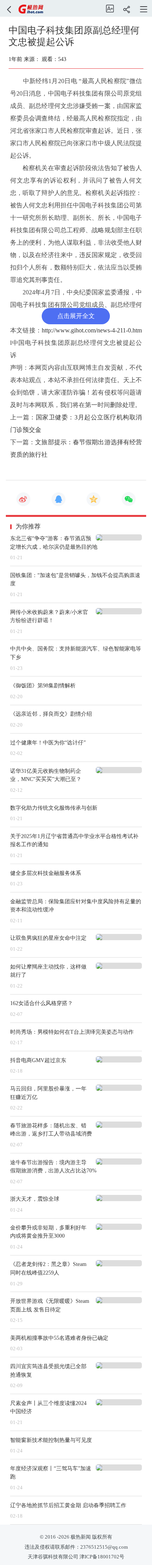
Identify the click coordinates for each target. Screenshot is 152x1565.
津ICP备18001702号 (102, 1557)
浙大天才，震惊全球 (34, 1199)
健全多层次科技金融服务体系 (45, 873)
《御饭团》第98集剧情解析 (43, 685)
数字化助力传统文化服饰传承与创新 (53, 808)
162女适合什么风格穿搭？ (41, 1003)
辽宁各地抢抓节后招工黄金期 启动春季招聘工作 (68, 1505)
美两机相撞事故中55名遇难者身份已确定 (59, 1338)
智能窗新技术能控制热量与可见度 (51, 1440)
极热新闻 (80, 1537)
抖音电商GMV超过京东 (38, 1060)
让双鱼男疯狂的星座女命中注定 (48, 938)
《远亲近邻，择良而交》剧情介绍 (51, 714)
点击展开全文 (76, 316)
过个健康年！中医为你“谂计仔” (48, 742)
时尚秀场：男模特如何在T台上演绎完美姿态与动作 (72, 1032)
